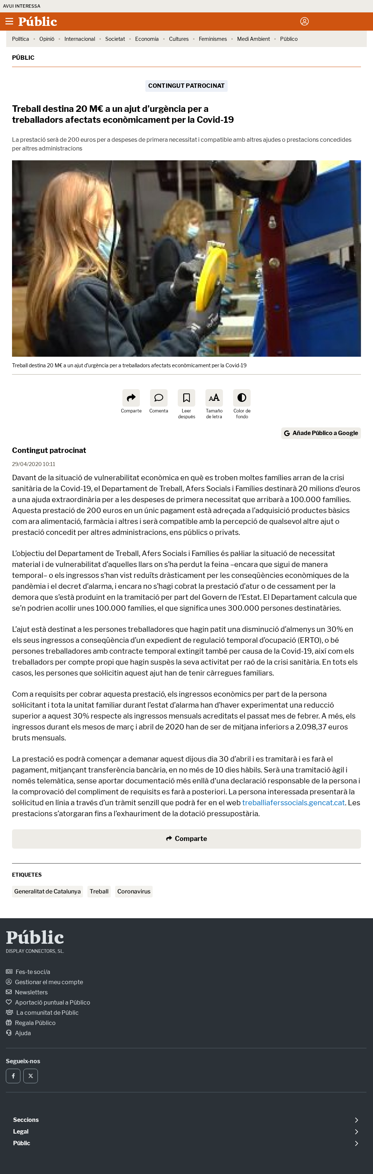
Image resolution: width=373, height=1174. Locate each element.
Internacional (79, 39)
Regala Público (35, 1023)
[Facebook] (13, 1076)
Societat (115, 39)
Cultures (179, 39)
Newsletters (31, 992)
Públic (23, 57)
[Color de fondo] (242, 398)
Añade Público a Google (325, 433)
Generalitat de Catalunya (47, 891)
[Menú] (9, 21)
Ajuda (22, 1033)
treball (99, 891)
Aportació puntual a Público (52, 1002)
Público (289, 39)
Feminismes (213, 39)
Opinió (46, 39)
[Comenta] (159, 398)
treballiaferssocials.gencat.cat (293, 802)
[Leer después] (186, 398)
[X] (30, 1076)
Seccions (26, 1119)
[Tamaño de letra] (214, 398)
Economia (147, 39)
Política (20, 39)
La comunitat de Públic (47, 1012)
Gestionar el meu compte (48, 982)
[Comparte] (131, 398)
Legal (20, 1131)
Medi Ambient (253, 39)
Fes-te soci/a (32, 971)
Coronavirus (133, 891)
